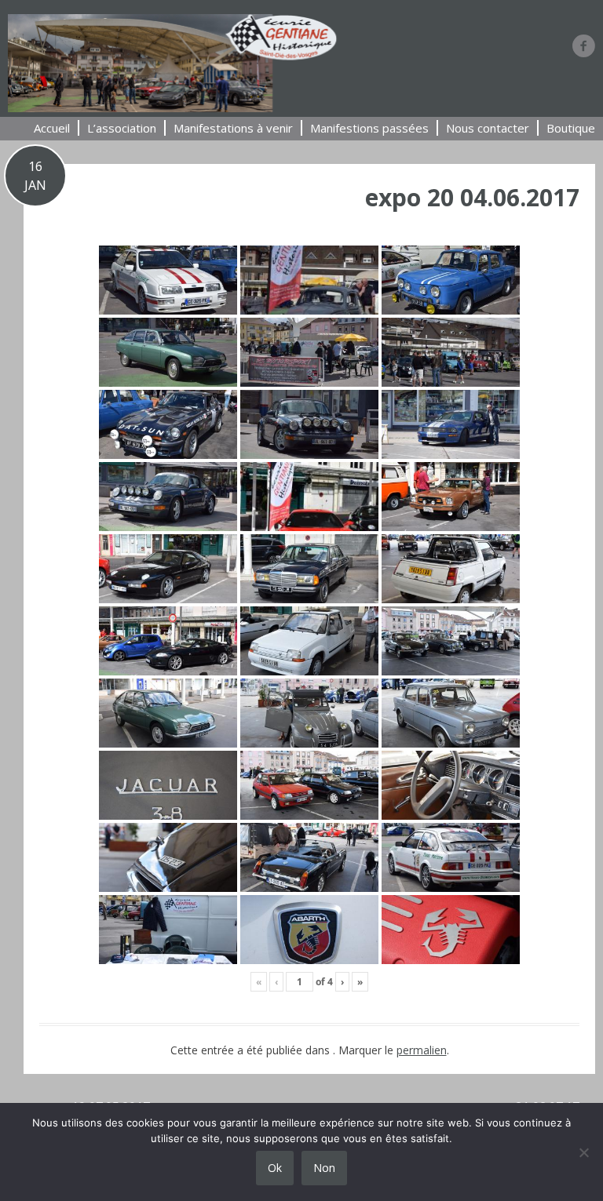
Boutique (570, 128)
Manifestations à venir (233, 128)
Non (324, 1167)
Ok (275, 1167)
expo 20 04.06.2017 (472, 197)
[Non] (583, 1152)
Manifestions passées (369, 128)
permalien (422, 1050)
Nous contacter (487, 128)
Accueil (52, 128)
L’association (121, 128)
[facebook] (583, 45)
